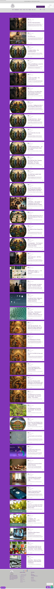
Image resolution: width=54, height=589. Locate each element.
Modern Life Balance (30, 475)
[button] (51, 5)
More (38, 15)
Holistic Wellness (16, 15)
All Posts (11, 15)
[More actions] (42, 19)
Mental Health (28, 15)
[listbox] (51, 5)
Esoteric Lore (22, 15)
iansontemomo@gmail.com (27, 1)
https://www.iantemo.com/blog (35, 1)
